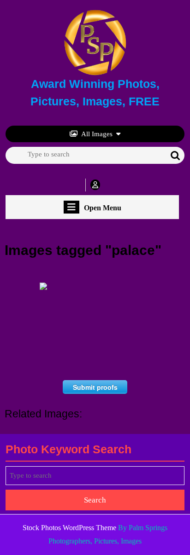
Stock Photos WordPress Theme (69, 528)
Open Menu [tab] (102, 208)
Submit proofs (95, 387)
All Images (97, 134)
